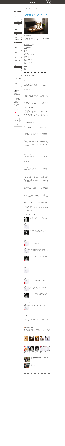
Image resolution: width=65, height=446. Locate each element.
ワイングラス (16, 29)
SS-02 (15, 73)
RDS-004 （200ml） (17, 19)
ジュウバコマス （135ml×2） (18, 78)
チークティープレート (17, 75)
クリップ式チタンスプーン (17, 70)
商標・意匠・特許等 (16, 104)
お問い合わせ (15, 91)
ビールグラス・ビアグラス (17, 24)
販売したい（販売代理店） (17, 94)
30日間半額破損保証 (16, 102)
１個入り (16, 52)
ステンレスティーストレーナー (18, 83)
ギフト (15, 42)
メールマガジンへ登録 (16, 98)
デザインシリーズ (16, 34)
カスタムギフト (16, 65)
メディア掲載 (15, 105)
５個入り (16, 57)
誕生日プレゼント (16, 44)
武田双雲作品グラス (17, 37)
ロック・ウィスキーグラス (17, 26)
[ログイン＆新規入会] (50, 3)
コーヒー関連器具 (16, 86)
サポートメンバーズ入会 (17, 99)
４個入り (16, 55)
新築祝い (16, 47)
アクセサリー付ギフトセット (18, 60)
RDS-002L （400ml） (17, 16)
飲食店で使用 (15, 93)
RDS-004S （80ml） (17, 21)
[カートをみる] (47, 3)
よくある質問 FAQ (16, 101)
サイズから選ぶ (16, 11)
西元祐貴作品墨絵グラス (17, 39)
